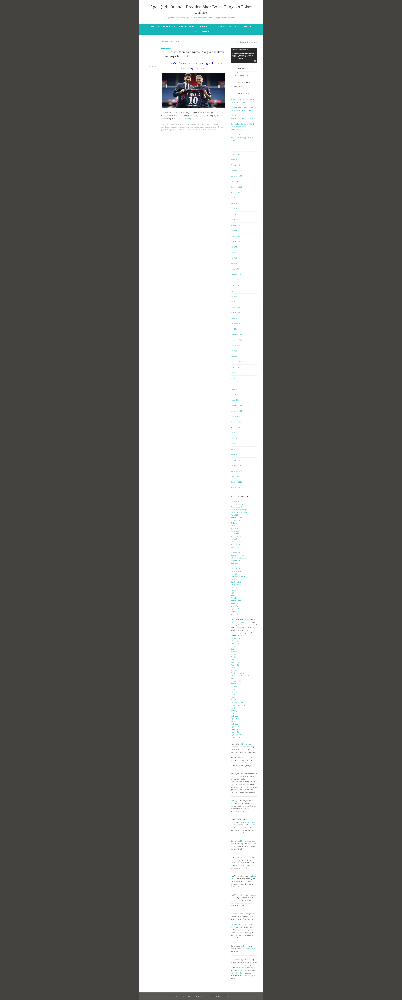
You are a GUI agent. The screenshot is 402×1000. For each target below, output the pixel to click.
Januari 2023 (235, 220)
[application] (244, 55)
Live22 (233, 776)
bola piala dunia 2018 (189, 124)
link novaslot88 (236, 638)
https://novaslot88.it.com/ (240, 676)
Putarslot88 (235, 644)
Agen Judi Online (186, 26)
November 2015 (236, 471)
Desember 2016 (236, 405)
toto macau (235, 641)
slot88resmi (235, 708)
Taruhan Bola (204, 26)
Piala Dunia (177, 127)
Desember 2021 (236, 274)
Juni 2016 (234, 438)
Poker (233, 526)
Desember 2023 (236, 170)
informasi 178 (235, 611)
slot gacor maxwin (237, 702)
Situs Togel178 (236, 536)
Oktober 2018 (235, 345)
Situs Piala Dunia (196, 130)
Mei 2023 (234, 203)
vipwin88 (234, 550)
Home (151, 26)
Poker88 (234, 598)
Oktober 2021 (235, 280)
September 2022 (237, 236)
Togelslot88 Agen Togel (239, 510)
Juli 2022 (234, 247)
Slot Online (234, 26)
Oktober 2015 (235, 476)
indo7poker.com (240, 73)
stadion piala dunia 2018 (210, 130)
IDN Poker (234, 523)
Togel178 (234, 657)
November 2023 (236, 176)
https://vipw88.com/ (238, 555)
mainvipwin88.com (237, 542)
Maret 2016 (234, 455)
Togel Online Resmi (237, 571)
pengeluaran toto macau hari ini (242, 924)
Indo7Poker (235, 959)
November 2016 (236, 411)
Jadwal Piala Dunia (167, 127)
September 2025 (237, 154)
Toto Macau (235, 579)
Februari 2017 (235, 394)
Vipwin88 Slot (235, 515)
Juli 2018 (234, 351)
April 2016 (234, 449)
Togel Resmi (235, 534)
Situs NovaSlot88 (236, 582)
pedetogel (234, 710)
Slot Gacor (234, 528)
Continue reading (185, 118)
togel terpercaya (236, 735)
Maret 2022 (234, 263)
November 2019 (236, 323)
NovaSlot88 (235, 584)
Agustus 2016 (235, 427)
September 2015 (237, 482)
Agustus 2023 (235, 192)
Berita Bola (249, 26)
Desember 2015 (236, 466)
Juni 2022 (234, 252)
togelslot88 (235, 547)
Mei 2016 (234, 444)
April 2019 (234, 329)
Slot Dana (234, 670)
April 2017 (234, 384)
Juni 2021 (234, 302)
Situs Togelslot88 (237, 504)
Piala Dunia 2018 (187, 127)
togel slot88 (235, 719)
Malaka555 (234, 678)
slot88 (233, 668)
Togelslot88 (235, 501)
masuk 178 (234, 606)
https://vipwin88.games (239, 558)
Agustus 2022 (235, 241)
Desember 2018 (236, 334)
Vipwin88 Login (236, 520)
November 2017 (236, 362)
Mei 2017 (234, 378)
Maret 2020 (234, 318)
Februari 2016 (235, 460)
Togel (195, 32)
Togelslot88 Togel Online (239, 512)
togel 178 (234, 590)
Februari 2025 (235, 165)
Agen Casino (220, 26)
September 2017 (237, 367)
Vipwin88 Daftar (236, 601)
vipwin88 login (235, 737)
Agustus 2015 (235, 487)
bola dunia (178, 124)
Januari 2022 (235, 269)
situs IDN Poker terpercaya (246, 841)
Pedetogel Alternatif (238, 577)
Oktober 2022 (235, 231)
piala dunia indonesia (216, 127)
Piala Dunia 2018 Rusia (201, 127)
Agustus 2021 (235, 291)
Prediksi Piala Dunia (183, 130)
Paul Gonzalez (153, 66)
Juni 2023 (234, 198)
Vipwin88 (234, 539)
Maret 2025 (234, 160)
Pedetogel (234, 603)
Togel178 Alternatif (237, 673)
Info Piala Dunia (215, 124)
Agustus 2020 (235, 312)
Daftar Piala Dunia (203, 124)
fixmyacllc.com (236, 566)
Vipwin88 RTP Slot (237, 518)
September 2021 (237, 285)
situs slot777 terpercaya (239, 622)
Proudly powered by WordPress (187, 996)
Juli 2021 (234, 296)
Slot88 (233, 617)
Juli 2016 (234, 433)
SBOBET (234, 721)
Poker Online (208, 32)
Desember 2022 (236, 225)
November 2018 (236, 340)
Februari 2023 (235, 214)
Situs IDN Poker (250, 949)
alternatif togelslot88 (238, 544)
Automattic (223, 996)
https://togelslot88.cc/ (238, 563)
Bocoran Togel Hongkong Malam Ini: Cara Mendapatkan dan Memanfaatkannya (243, 126)
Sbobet (233, 697)
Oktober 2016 (235, 416)
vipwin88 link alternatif (238, 705)
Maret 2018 (234, 356)
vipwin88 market (236, 552)
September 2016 (237, 422)
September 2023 (237, 187)
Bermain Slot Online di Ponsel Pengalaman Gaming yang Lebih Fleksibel (242, 137)
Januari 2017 (235, 400)
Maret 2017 (234, 389)
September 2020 (237, 307)
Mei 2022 (234, 258)
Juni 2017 (234, 373)
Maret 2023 (234, 209)
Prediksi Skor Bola (166, 26)
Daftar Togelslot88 (237, 507)
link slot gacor (235, 568)
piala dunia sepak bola (168, 130)
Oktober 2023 (235, 181)
